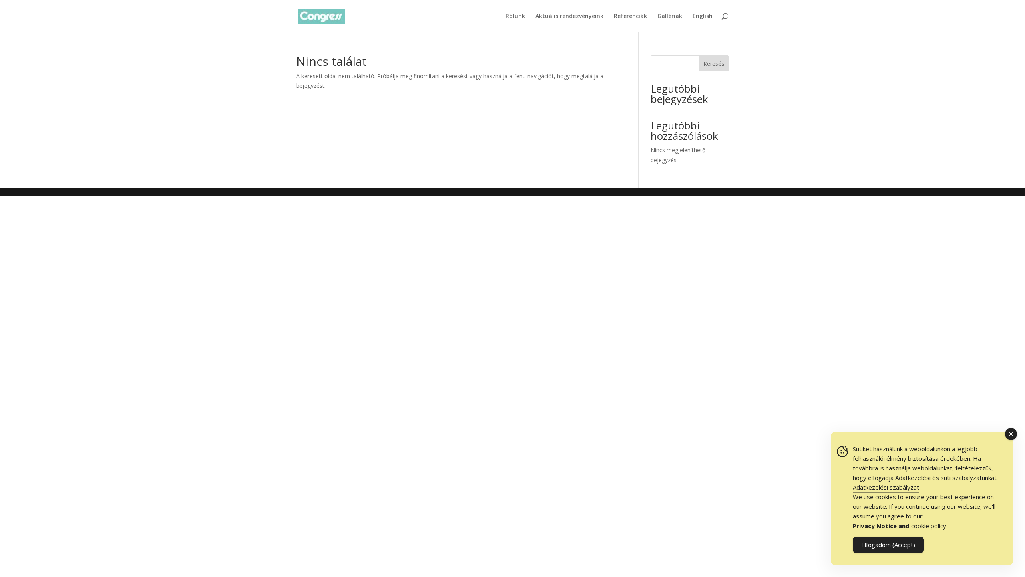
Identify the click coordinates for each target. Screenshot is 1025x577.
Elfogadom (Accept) (888, 545)
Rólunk (515, 16)
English (703, 16)
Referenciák (630, 16)
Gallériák (669, 16)
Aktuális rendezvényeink (569, 16)
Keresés (713, 63)
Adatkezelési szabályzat (886, 487)
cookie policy (899, 526)
